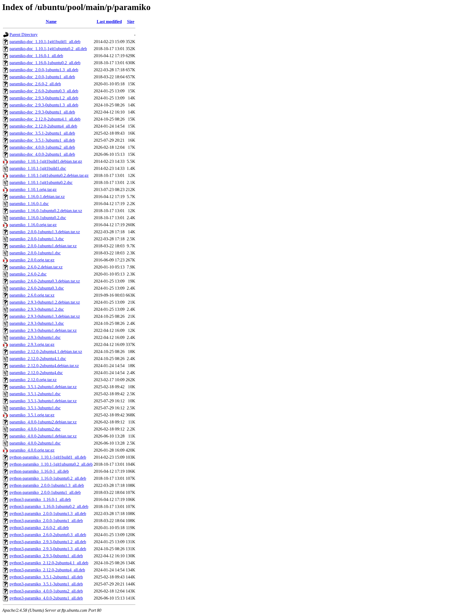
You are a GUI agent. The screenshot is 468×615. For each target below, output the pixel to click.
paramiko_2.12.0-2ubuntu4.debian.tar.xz (44, 365)
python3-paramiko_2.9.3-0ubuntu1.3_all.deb (47, 548)
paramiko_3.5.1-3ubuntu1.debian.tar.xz (43, 401)
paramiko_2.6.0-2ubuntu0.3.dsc (36, 288)
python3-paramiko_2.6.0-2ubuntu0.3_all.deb (47, 534)
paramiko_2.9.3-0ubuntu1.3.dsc (36, 323)
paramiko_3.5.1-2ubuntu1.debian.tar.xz (43, 386)
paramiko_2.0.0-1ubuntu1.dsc (35, 253)
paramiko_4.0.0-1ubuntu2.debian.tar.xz (43, 422)
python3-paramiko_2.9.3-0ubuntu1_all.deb (46, 556)
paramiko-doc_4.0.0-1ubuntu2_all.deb (42, 147)
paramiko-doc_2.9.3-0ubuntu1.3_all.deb (43, 105)
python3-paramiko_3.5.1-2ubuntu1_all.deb (46, 577)
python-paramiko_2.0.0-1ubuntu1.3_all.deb (46, 485)
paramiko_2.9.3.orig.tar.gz (31, 344)
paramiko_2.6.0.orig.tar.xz (31, 295)
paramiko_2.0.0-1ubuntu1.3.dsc (36, 239)
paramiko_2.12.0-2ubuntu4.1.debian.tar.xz (45, 351)
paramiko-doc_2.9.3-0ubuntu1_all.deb (42, 112)
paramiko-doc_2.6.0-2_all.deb (35, 84)
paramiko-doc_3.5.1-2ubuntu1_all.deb (42, 133)
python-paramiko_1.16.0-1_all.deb (39, 471)
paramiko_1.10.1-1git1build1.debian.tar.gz (45, 161)
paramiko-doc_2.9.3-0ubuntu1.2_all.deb (43, 98)
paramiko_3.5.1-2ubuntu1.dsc (35, 393)
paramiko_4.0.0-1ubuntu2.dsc (35, 429)
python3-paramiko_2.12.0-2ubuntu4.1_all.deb (48, 563)
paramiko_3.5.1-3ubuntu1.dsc (35, 408)
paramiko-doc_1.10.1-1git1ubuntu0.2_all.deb (48, 48)
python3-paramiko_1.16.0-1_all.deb (40, 499)
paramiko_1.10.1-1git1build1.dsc (37, 168)
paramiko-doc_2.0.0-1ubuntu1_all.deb (42, 77)
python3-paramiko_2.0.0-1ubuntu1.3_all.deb (47, 513)
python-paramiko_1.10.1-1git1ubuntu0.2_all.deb (51, 464)
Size (130, 21)
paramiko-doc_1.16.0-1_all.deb (36, 55)
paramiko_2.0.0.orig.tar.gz (31, 260)
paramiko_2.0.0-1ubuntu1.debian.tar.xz (43, 246)
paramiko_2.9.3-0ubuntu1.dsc (35, 337)
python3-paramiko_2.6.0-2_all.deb (39, 527)
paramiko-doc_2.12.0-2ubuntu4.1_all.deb (44, 119)
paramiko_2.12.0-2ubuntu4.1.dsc (37, 358)
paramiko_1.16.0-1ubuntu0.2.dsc (37, 217)
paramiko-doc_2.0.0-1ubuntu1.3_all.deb (43, 69)
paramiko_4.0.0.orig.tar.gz (31, 450)
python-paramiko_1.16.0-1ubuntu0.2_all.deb (47, 478)
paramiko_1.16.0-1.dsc (29, 203)
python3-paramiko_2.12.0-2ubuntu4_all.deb (47, 570)
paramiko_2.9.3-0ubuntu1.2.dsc (36, 309)
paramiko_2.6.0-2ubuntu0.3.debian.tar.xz (44, 281)
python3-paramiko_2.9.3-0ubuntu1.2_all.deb (47, 541)
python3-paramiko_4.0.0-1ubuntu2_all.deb (46, 591)
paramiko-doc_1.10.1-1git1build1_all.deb (44, 41)
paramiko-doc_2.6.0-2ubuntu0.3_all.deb (43, 91)
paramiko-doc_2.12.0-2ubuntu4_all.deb (43, 126)
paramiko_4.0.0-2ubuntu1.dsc (35, 443)
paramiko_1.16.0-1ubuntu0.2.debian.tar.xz (45, 210)
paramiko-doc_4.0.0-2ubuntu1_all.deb (42, 154)
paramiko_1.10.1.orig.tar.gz (33, 189)
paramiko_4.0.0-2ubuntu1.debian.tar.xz (43, 436)
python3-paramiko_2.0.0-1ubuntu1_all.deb (46, 520)
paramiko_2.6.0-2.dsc (28, 274)
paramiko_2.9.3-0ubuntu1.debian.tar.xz (43, 330)
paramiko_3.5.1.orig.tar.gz (31, 415)
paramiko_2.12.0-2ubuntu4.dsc (36, 372)
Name (51, 21)
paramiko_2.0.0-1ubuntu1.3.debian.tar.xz (44, 231)
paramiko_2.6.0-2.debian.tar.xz (36, 267)
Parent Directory (23, 34)
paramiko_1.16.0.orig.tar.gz (33, 224)
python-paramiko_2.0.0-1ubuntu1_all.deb (45, 492)
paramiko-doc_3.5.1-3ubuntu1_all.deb (42, 140)
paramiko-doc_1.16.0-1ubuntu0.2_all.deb (44, 62)
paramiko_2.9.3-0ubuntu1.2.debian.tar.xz (44, 302)
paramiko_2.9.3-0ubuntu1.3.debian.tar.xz (44, 316)
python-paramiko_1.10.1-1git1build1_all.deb (47, 457)
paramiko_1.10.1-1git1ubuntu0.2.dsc (41, 182)
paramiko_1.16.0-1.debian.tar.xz (37, 196)
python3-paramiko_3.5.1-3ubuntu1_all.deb (46, 584)
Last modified (109, 21)
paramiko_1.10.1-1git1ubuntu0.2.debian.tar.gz (49, 175)
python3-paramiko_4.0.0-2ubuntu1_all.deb (46, 598)
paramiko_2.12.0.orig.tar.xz (33, 379)
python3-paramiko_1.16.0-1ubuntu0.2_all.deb (48, 506)
